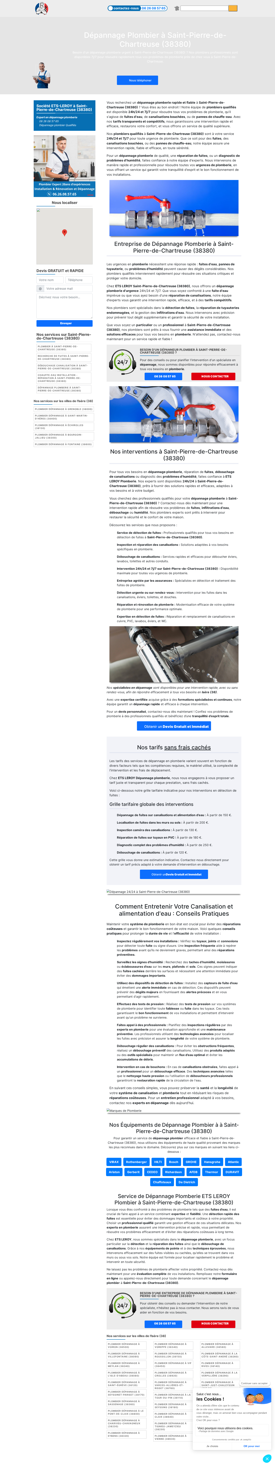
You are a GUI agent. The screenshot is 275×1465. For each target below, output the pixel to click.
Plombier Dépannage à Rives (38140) (217, 1365)
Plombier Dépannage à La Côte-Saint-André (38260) (220, 1355)
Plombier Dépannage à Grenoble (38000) (64, 409)
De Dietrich (187, 1182)
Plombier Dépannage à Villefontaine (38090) (124, 1355)
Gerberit (133, 1172)
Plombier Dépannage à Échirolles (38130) (59, 427)
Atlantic (233, 1162)
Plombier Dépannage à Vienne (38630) (171, 1437)
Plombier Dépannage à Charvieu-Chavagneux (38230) (124, 1423)
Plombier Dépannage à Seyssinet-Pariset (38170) (126, 1393)
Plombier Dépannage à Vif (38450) (173, 1365)
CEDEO (152, 1172)
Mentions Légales (120, 1454)
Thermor (211, 1172)
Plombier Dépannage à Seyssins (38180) (171, 1406)
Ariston (114, 1172)
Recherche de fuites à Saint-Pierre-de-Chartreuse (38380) (63, 357)
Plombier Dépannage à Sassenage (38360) (124, 1403)
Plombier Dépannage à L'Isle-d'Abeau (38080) (124, 1374)
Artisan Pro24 (175, 1459)
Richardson (173, 1172)
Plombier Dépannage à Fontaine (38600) (63, 444)
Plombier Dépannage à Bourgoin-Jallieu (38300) (58, 436)
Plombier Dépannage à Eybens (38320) (124, 1434)
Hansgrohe (212, 1162)
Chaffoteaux (162, 1182)
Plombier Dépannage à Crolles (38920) (171, 1374)
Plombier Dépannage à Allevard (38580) (217, 1345)
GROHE (191, 1162)
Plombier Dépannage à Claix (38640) (171, 1415)
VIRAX (114, 1162)
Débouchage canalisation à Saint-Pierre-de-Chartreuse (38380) (63, 367)
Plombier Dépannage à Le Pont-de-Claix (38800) (126, 1412)
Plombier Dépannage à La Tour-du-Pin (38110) (173, 1396)
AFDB (193, 1172)
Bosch (173, 1162)
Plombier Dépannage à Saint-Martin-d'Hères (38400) (61, 417)
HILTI (158, 1162)
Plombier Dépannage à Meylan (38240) (124, 1365)
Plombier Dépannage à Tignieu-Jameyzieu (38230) (171, 1426)
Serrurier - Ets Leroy (147, 1459)
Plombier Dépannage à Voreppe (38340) (171, 1345)
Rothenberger (136, 1162)
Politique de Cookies (160, 1454)
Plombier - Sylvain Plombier (111, 1459)
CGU (139, 1454)
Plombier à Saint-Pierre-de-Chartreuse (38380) (58, 348)
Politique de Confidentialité (197, 1454)
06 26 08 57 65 (154, 8)
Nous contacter (215, 376)
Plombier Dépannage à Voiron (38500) (124, 1345)
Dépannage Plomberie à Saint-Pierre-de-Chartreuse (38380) (59, 389)
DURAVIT (232, 1172)
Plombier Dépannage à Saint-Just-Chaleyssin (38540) (218, 1385)
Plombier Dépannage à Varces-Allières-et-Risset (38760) (171, 1385)
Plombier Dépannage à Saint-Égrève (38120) (124, 1384)
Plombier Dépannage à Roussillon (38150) (171, 1355)
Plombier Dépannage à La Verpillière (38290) (219, 1374)
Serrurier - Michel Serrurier (206, 1459)
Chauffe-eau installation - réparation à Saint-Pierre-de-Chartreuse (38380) (59, 378)
